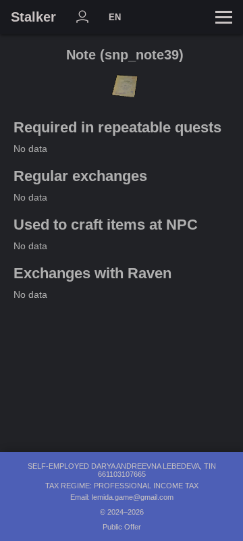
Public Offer (122, 527)
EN (115, 17)
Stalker (33, 16)
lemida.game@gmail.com (132, 497)
